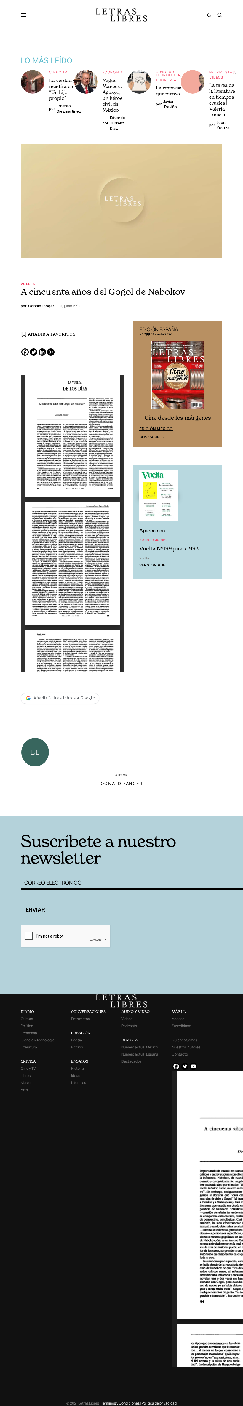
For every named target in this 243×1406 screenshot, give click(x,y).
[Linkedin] (42, 352)
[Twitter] (33, 352)
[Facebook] (25, 352)
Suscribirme (181, 1025)
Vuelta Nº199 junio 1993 (169, 548)
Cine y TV (58, 72)
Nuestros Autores (186, 1047)
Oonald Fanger (122, 783)
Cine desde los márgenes (178, 417)
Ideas (75, 1075)
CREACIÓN (80, 1033)
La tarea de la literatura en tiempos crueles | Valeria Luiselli (222, 100)
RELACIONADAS (65, 807)
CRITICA (28, 1061)
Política (27, 1025)
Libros (26, 1075)
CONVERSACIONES (88, 1011)
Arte (24, 1089)
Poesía (76, 1040)
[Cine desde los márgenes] (177, 377)
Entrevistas (222, 72)
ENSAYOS (79, 1061)
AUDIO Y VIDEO (136, 1011)
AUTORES (166, 807)
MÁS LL (179, 1011)
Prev (141, 383)
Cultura (27, 1018)
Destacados (131, 1061)
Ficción (77, 1047)
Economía (113, 72)
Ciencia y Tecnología (168, 73)
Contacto (180, 1054)
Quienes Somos (184, 1040)
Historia (77, 1068)
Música (27, 1082)
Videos (216, 77)
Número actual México (140, 1047)
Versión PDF (152, 565)
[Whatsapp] (51, 352)
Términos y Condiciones (120, 1403)
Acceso (178, 1018)
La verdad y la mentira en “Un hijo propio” (65, 89)
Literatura (29, 1047)
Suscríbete (152, 437)
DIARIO (27, 1011)
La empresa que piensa (169, 91)
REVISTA (130, 1040)
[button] (27, 14)
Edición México (156, 428)
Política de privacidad (159, 1403)
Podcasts (129, 1025)
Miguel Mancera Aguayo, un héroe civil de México (112, 95)
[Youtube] (193, 1066)
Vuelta (28, 283)
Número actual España (140, 1054)
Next (214, 383)
